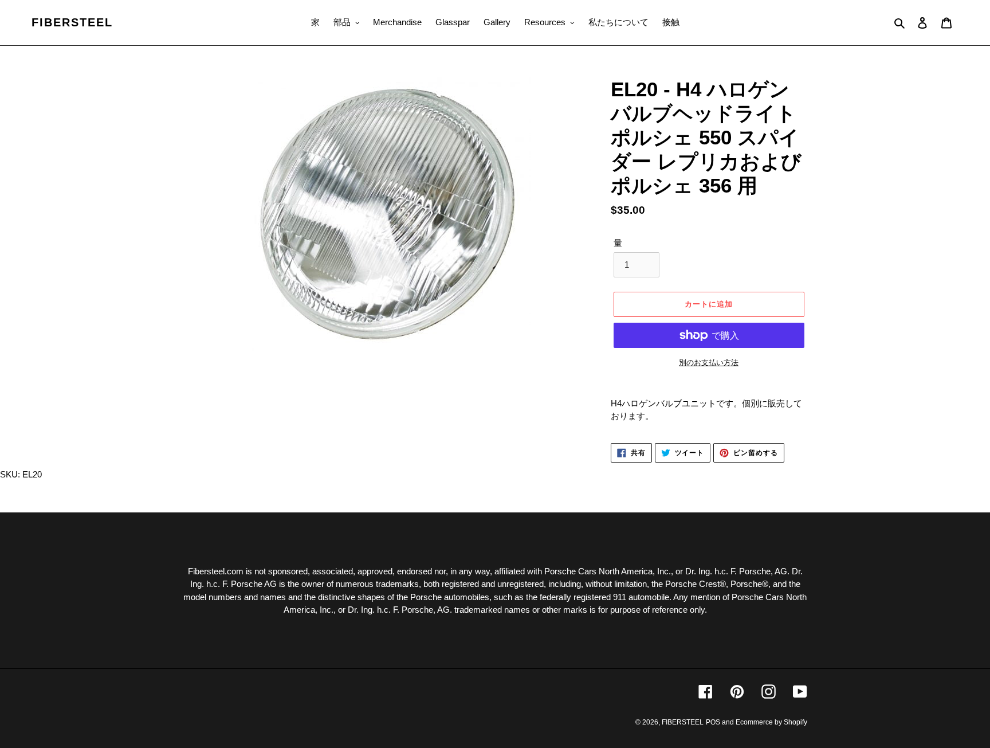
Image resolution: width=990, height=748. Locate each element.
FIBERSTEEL (72, 22)
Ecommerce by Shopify (771, 722)
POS (713, 722)
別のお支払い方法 (708, 362)
